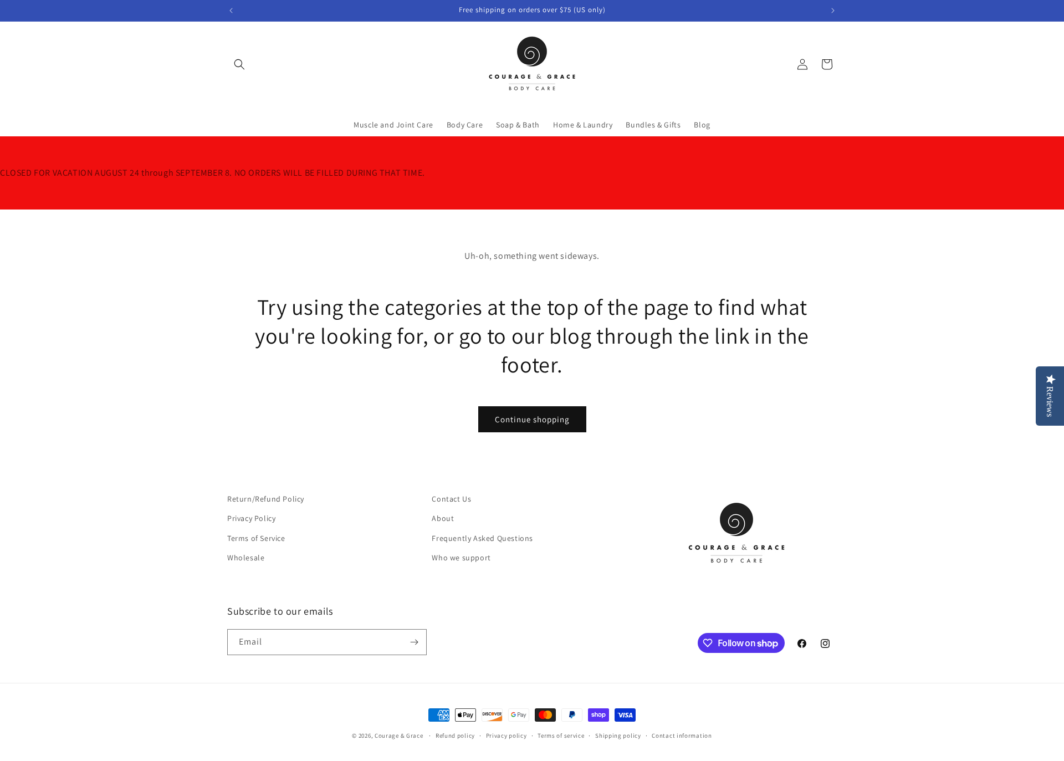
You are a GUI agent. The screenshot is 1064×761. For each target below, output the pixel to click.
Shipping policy (618, 735)
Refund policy (455, 735)
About (443, 518)
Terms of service (561, 735)
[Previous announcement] (231, 10)
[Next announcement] (833, 10)
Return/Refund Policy (265, 499)
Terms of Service (256, 538)
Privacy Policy (251, 518)
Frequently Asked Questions (482, 538)
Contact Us (451, 499)
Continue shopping (532, 419)
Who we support (461, 558)
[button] (239, 64)
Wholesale (245, 558)
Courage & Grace (399, 735)
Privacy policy (506, 735)
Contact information (682, 735)
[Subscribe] (414, 642)
